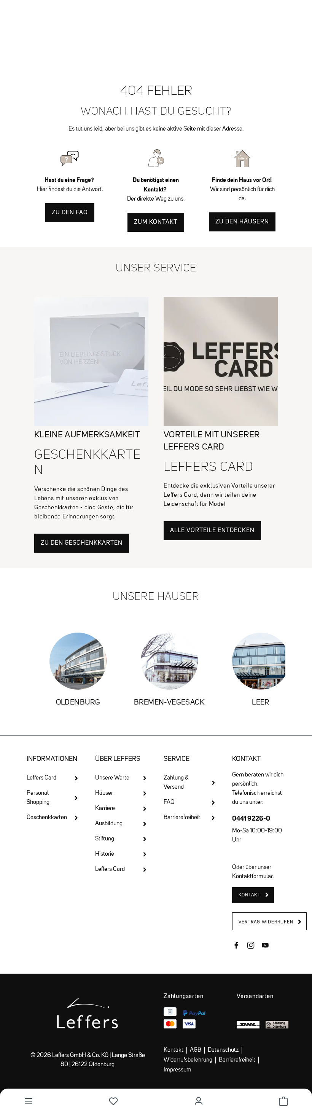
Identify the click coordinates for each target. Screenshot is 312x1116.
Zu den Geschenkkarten (82, 543)
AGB (195, 1050)
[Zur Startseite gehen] (156, 19)
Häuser (104, 793)
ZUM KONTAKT (156, 222)
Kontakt (173, 1050)
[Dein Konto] (198, 1101)
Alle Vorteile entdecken (212, 531)
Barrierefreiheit (182, 818)
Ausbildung (109, 824)
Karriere (105, 808)
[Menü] (28, 1101)
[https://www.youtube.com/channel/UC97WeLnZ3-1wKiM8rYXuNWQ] (265, 946)
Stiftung (104, 839)
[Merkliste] (113, 1101)
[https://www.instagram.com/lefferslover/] (251, 946)
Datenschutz (223, 1050)
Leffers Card (41, 778)
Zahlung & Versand (176, 782)
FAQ (169, 802)
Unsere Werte (112, 778)
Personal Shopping (38, 797)
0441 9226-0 (251, 818)
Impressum (177, 1070)
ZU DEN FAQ (70, 213)
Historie (104, 854)
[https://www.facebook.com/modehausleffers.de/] (236, 946)
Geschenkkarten (47, 818)
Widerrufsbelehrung (188, 1060)
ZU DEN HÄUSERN (242, 222)
